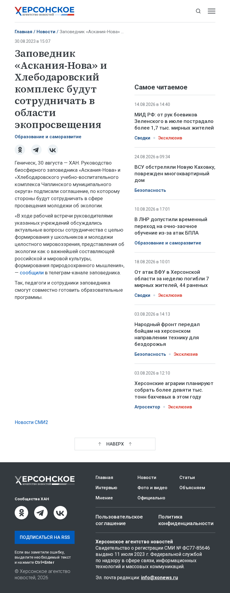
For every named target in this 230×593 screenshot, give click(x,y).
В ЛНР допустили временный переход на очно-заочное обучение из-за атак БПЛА (170, 225)
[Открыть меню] (211, 11)
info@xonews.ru (159, 577)
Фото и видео (152, 487)
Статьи (187, 477)
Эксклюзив (170, 138)
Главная (23, 31)
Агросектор (147, 407)
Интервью (106, 487)
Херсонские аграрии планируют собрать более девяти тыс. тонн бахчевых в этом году (174, 389)
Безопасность (150, 190)
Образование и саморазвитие (48, 136)
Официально (151, 498)
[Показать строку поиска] (198, 11)
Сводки (142, 138)
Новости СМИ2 (31, 422)
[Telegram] (36, 150)
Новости (46, 31)
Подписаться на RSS (45, 537)
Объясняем (192, 487)
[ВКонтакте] (53, 150)
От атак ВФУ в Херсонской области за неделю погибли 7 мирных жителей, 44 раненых (171, 278)
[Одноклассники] (20, 150)
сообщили (32, 273)
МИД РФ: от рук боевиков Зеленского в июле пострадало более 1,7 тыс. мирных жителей (174, 121)
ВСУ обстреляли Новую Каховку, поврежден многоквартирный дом (174, 173)
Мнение (104, 498)
